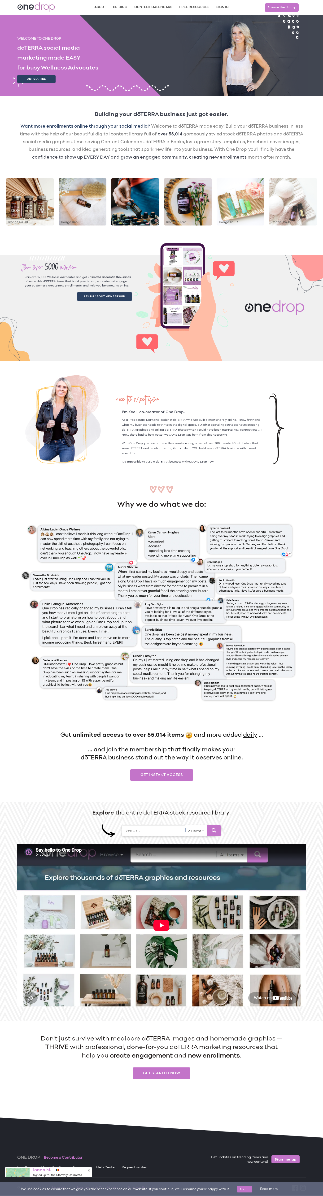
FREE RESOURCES (194, 7)
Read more (269, 1189)
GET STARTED (36, 79)
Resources (81, 1167)
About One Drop (54, 1167)
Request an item (135, 1167)
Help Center (106, 1167)
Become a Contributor (63, 1157)
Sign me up (286, 1159)
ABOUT (100, 7)
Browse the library (282, 7)
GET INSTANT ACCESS (161, 775)
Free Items (26, 1167)
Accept (245, 1189)
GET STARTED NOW (161, 1073)
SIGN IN (222, 7)
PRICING (120, 7)
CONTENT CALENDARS (153, 7)
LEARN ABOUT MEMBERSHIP (110, 296)
